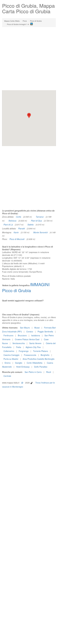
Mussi (37, 327)
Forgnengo (24, 351)
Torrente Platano (40, 351)
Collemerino (9, 351)
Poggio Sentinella (45, 331)
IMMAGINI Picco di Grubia (26, 287)
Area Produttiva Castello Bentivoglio (38, 358)
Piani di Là (8, 224)
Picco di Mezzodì (16, 239)
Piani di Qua (36, 220)
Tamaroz (40, 216)
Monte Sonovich (40, 232)
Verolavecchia (18, 343)
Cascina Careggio (11, 355)
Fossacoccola (30, 355)
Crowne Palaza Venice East (27, 339)
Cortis (18, 216)
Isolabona (35, 335)
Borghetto (45, 355)
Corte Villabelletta (34, 362)
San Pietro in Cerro (33, 372)
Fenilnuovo (8, 335)
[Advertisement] (29, 58)
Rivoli (48, 372)
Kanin (16, 232)
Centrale (7, 376)
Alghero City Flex (33, 347)
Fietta (18, 347)
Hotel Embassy (23, 366)
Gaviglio (18, 362)
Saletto (30, 224)
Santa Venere (35, 343)
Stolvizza (12, 220)
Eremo (8, 362)
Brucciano (22, 335)
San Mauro (25, 327)
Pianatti (21, 228)
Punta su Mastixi (11, 358)
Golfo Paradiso (40, 366)
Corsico (29, 331)
